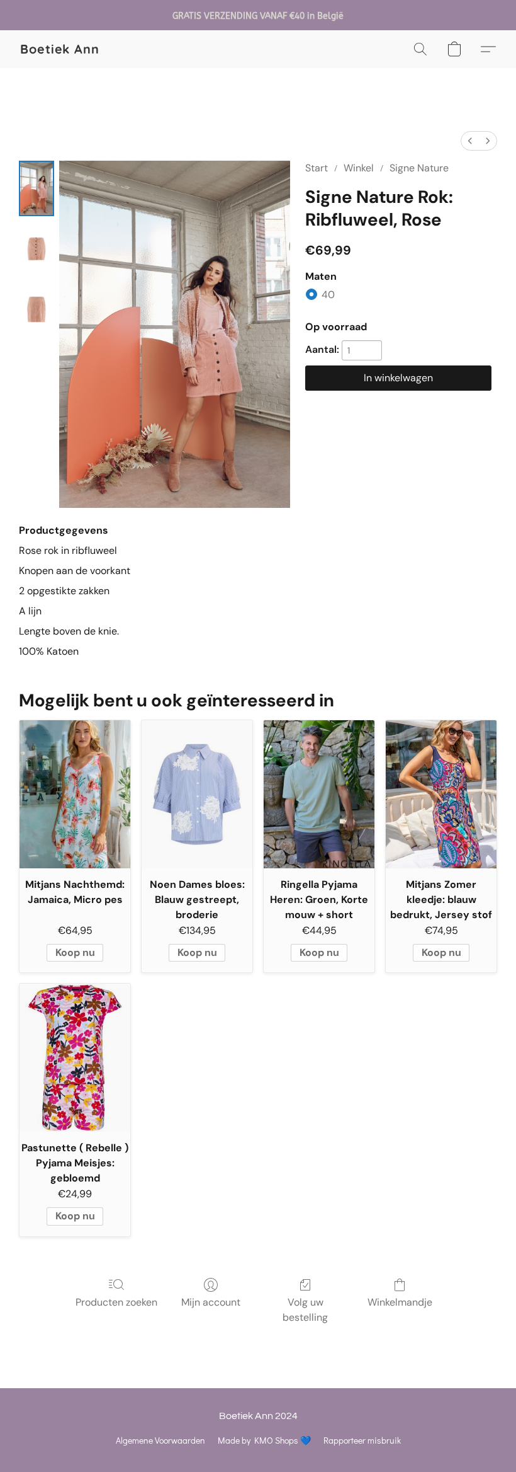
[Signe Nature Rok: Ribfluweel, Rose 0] (36, 188)
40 (328, 294)
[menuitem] (470, 141)
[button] (59, 49)
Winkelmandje (399, 1302)
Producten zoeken (116, 1302)
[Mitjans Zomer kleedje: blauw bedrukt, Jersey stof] (441, 794)
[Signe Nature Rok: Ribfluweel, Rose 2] (36, 309)
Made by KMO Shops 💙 (264, 1440)
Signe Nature (419, 168)
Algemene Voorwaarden (160, 1440)
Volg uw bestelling (305, 1310)
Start (316, 168)
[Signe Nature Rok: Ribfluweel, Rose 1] (36, 249)
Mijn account (210, 1302)
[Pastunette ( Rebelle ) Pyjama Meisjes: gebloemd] (75, 1058)
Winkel (359, 168)
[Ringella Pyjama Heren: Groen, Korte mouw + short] (319, 794)
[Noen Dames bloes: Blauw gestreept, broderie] (197, 794)
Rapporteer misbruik (362, 1440)
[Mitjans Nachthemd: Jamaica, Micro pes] (75, 794)
